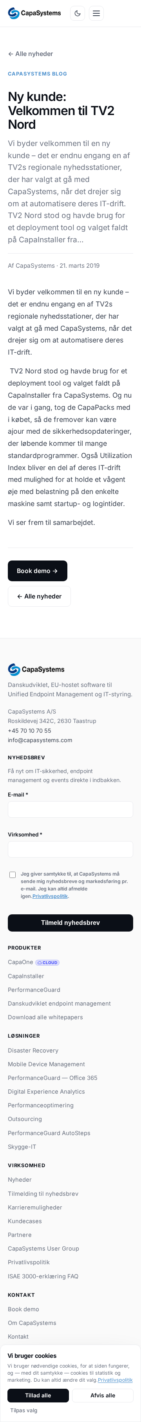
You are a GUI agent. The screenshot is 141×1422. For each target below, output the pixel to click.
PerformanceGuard (34, 989)
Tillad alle (38, 1395)
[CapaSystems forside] (34, 13)
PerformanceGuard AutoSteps (49, 1133)
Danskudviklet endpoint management (59, 1003)
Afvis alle (102, 1395)
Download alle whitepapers (45, 1017)
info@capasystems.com (40, 740)
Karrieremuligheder (35, 1207)
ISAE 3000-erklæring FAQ (43, 1276)
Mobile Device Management (46, 1064)
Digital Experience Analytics (46, 1091)
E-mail (18, 794)
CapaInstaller (26, 976)
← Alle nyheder (30, 54)
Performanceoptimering (41, 1105)
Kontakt (18, 1336)
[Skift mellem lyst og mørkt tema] (77, 13)
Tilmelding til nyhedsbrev (43, 1193)
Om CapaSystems (32, 1322)
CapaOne (32, 962)
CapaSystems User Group (43, 1248)
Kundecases (25, 1221)
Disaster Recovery (33, 1050)
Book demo (23, 1309)
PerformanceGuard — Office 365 (53, 1077)
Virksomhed (25, 834)
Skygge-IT (22, 1146)
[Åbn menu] (96, 13)
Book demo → (37, 571)
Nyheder (20, 1179)
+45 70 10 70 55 (29, 730)
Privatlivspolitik (50, 896)
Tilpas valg (23, 1410)
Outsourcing (25, 1119)
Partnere (20, 1234)
